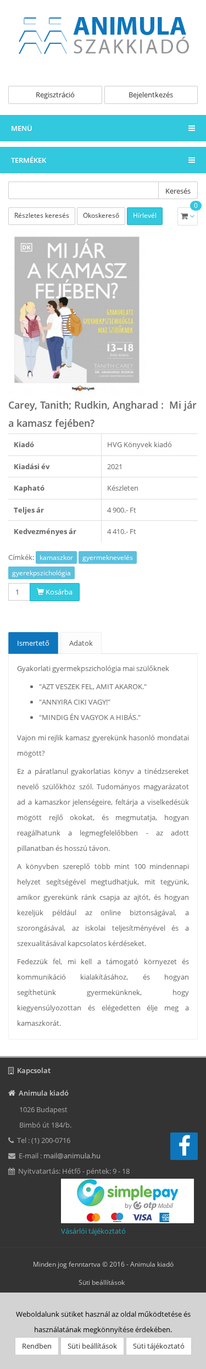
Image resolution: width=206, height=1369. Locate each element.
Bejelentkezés (151, 95)
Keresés (178, 191)
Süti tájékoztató (159, 1346)
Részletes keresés (41, 215)
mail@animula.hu (72, 1156)
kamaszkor (56, 557)
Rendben (37, 1346)
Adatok (81, 643)
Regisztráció (55, 95)
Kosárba (58, 592)
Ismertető (33, 643)
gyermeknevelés (107, 557)
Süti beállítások (102, 1282)
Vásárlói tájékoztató (93, 1231)
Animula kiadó (152, 1264)
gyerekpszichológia (41, 573)
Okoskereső (101, 215)
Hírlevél (145, 215)
